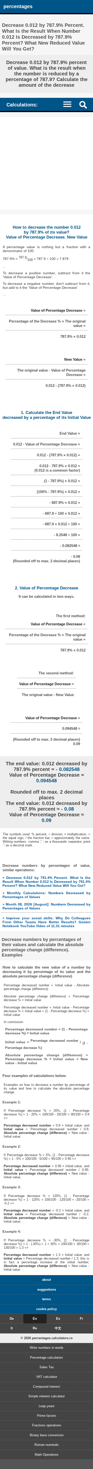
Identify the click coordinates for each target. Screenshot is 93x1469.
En (35, 1318)
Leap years (47, 1406)
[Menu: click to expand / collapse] (69, 104)
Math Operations (47, 1454)
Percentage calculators (46, 1357)
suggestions (46, 1289)
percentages (17, 6)
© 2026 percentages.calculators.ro (47, 1338)
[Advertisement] (46, 163)
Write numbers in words (46, 1347)
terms (46, 1299)
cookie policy (46, 1309)
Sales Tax (46, 1367)
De (12, 1318)
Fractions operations (46, 1425)
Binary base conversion (46, 1435)
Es (58, 1318)
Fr (81, 1318)
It (12, 1328)
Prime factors (46, 1416)
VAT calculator (46, 1377)
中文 (58, 1328)
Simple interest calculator (46, 1396)
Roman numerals (46, 1445)
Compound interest (46, 1386)
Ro (35, 1328)
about (46, 1279)
